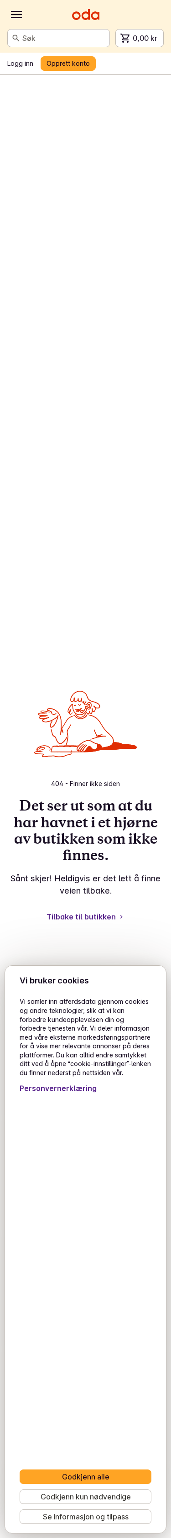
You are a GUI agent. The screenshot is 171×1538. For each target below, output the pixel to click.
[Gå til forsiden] (85, 14)
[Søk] (16, 38)
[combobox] (64, 38)
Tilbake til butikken (81, 916)
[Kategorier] (16, 14)
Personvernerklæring (58, 1088)
